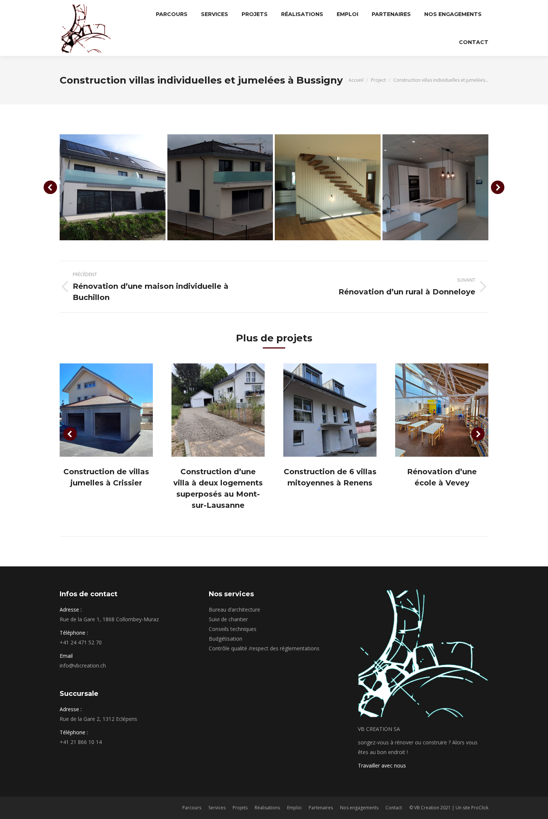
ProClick (479, 807)
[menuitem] (172, 14)
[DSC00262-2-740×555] (113, 187)
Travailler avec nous (382, 765)
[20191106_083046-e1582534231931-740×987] (435, 187)
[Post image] (106, 410)
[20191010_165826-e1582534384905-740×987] (328, 187)
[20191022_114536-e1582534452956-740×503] (220, 187)
